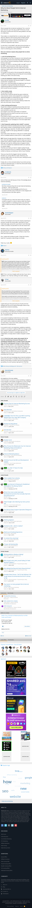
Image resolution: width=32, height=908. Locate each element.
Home (21, 906)
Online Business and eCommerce (16, 431)
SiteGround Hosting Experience (13, 532)
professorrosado (6, 184)
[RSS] (24, 906)
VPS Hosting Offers (5, 868)
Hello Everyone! (8, 606)
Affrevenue (6, 431)
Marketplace (5, 893)
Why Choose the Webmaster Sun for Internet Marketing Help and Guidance (17, 447)
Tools (2, 635)
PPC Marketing (4, 841)
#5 (30, 255)
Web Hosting (13, 533)
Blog (4, 887)
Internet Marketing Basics (11, 454)
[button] (1, 3)
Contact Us (5, 891)
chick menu (6, 505)
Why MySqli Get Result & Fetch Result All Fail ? (17, 568)
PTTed (6, 279)
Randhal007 (6, 425)
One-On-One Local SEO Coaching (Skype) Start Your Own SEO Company (17, 416)
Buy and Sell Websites (13, 545)
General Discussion (13, 527)
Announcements (14, 449)
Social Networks (10, 487)
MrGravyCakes (7, 533)
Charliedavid (6, 463)
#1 (30, 25)
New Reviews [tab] (11, 639)
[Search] (30, 2)
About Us (5, 884)
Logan (5, 539)
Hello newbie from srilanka (12, 478)
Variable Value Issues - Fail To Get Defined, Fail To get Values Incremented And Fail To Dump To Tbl (17, 576)
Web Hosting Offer (5, 861)
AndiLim (4, 198)
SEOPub (7, 249)
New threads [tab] (10, 593)
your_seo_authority (8, 419)
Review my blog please (10, 424)
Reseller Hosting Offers (6, 866)
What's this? (28, 635)
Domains (9, 469)
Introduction (7, 430)
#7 (30, 284)
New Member (8, 409)
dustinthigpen (9, 212)
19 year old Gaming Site (11, 544)
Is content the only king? (11, 538)
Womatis (6, 511)
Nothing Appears (9, 520)
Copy (3, 632)
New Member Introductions (17, 411)
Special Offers (15, 419)
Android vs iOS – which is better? (13, 526)
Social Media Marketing (6, 838)
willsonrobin (6, 555)
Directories (6, 598)
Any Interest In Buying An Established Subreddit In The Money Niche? (16, 485)
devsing (5, 497)
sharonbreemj (9, 370)
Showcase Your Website (14, 425)
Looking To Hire (11, 511)
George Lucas (7, 521)
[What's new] (27, 2)
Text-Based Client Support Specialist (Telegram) (17, 509)
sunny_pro (6, 563)
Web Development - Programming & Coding (18, 563)
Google (9, 497)
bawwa (5, 479)
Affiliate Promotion (5, 859)
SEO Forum (3, 834)
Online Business (4, 836)
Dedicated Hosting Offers (6, 870)
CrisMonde (8, 172)
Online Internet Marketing (13, 405)
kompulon (6, 527)
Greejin (5, 469)
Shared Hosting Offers (6, 863)
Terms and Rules (10, 906)
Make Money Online (5, 847)
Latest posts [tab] (3, 593)
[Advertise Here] (25, 746)
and (7, 167)
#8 (30, 375)
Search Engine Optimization (15, 463)
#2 (30, 177)
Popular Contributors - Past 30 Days (11, 644)
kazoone (5, 587)
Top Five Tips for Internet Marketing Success (17, 403)
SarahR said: (4, 259)
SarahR (3, 12)
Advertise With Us (7, 889)
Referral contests (5, 613)
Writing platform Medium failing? (13, 554)
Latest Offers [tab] (3, 639)
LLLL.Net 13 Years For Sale (15, 468)
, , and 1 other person (12, 366)
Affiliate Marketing (5, 843)
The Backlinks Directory (10, 596)
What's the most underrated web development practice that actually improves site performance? (17, 494)
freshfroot (6, 545)
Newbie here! (8, 440)
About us (17, 906)
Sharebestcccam (7, 411)
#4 (30, 218)
